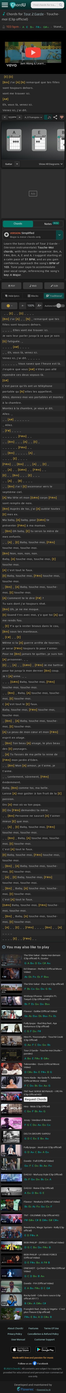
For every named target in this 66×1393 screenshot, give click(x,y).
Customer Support (44, 1339)
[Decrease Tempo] (5, 117)
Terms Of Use (51, 1328)
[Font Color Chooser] (9, 305)
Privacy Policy (15, 1333)
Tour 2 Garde (34, 14)
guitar (8, 164)
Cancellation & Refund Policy (43, 1333)
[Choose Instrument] (17, 164)
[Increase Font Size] (39, 305)
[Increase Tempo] (20, 117)
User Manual (18, 1339)
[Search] (60, 4)
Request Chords (35, 1099)
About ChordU (15, 1328)
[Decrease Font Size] (22, 305)
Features (33, 1328)
